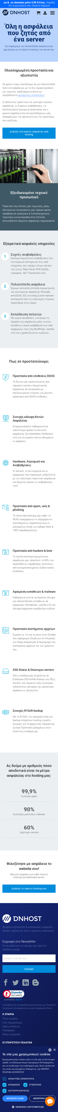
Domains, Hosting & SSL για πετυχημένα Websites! (18, 922)
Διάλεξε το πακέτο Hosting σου (29, 888)
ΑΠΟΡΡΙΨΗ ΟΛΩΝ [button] (42, 1098)
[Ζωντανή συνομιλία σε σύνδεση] (50, 1101)
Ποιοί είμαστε (10, 1018)
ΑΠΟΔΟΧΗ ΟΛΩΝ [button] (15, 1098)
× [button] (54, 1050)
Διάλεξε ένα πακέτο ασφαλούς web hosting (29, 133)
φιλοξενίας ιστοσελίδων (31, 95)
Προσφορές (8, 1030)
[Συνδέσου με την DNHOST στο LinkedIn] (25, 983)
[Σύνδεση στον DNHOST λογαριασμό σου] (45, 13)
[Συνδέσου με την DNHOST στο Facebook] (5, 983)
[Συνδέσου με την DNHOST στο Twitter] (15, 983)
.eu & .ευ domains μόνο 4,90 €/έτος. (24, 2)
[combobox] (50, 1050)
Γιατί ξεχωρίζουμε (12, 1022)
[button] (13, 995)
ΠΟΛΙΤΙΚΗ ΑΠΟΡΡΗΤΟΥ (13, 1072)
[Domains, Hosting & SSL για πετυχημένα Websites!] (16, 13)
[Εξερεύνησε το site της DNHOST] (52, 14)
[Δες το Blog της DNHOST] (35, 983)
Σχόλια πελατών (11, 1026)
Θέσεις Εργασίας (11, 1034)
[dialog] (29, 1079)
